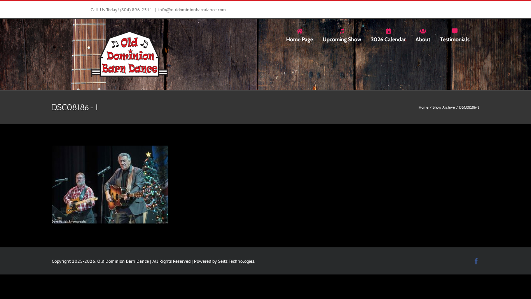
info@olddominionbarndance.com (192, 9)
